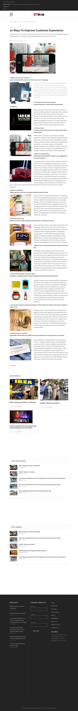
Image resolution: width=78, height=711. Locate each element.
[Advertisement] (39, 445)
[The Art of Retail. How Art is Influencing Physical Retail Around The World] (24, 416)
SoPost (38, 208)
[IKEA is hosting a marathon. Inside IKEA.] (24, 389)
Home (11, 21)
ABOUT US (54, 621)
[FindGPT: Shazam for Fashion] (54, 389)
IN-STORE (54, 609)
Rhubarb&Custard (44, 708)
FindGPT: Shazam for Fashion (49, 403)
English (7, 6)
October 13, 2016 (15, 40)
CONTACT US (54, 627)
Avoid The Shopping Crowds (58, 180)
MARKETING (54, 606)
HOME (52, 602)
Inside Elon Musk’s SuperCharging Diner (21, 4)
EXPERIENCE (54, 618)
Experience (16, 21)
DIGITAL (53, 615)
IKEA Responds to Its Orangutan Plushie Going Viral (32, 550)
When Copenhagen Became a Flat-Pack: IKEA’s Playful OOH (35, 491)
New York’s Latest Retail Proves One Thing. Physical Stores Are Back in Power (40, 484)
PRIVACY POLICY (55, 624)
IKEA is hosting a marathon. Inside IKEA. (23, 402)
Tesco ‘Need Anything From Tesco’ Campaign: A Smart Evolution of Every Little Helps (42, 478)
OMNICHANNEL (55, 612)
